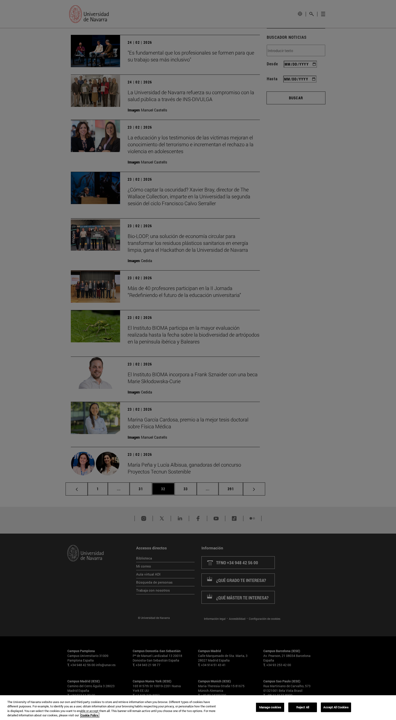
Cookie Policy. (90, 715)
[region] (198, 707)
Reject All (302, 707)
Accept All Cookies (335, 707)
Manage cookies (270, 707)
